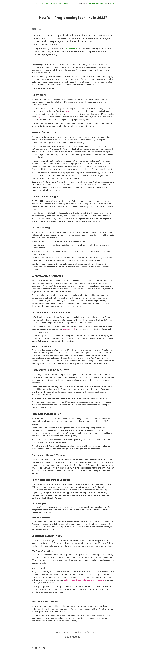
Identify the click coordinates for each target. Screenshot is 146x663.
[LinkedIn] (113, 3)
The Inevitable (70, 48)
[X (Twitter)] (111, 3)
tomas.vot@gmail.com (97, 3)
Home (34, 3)
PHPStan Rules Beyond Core (57, 3)
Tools (41, 3)
